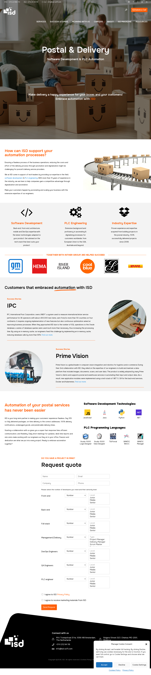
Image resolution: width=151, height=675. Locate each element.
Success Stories (59, 21)
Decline (122, 665)
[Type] (99, 537)
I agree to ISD (56, 594)
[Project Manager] (99, 539)
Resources (141, 21)
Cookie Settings (139, 665)
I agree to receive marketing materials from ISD (65, 600)
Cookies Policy (114, 670)
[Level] (99, 495)
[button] (146, 644)
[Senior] (99, 502)
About (110, 21)
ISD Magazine (125, 21)
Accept (104, 665)
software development (14, 178)
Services (41, 21)
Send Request (49, 607)
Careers (98, 21)
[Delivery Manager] (99, 542)
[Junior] (99, 497)
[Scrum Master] (99, 544)
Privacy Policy (128, 670)
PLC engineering (31, 178)
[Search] (126, 10)
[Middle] (99, 500)
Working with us (81, 21)
